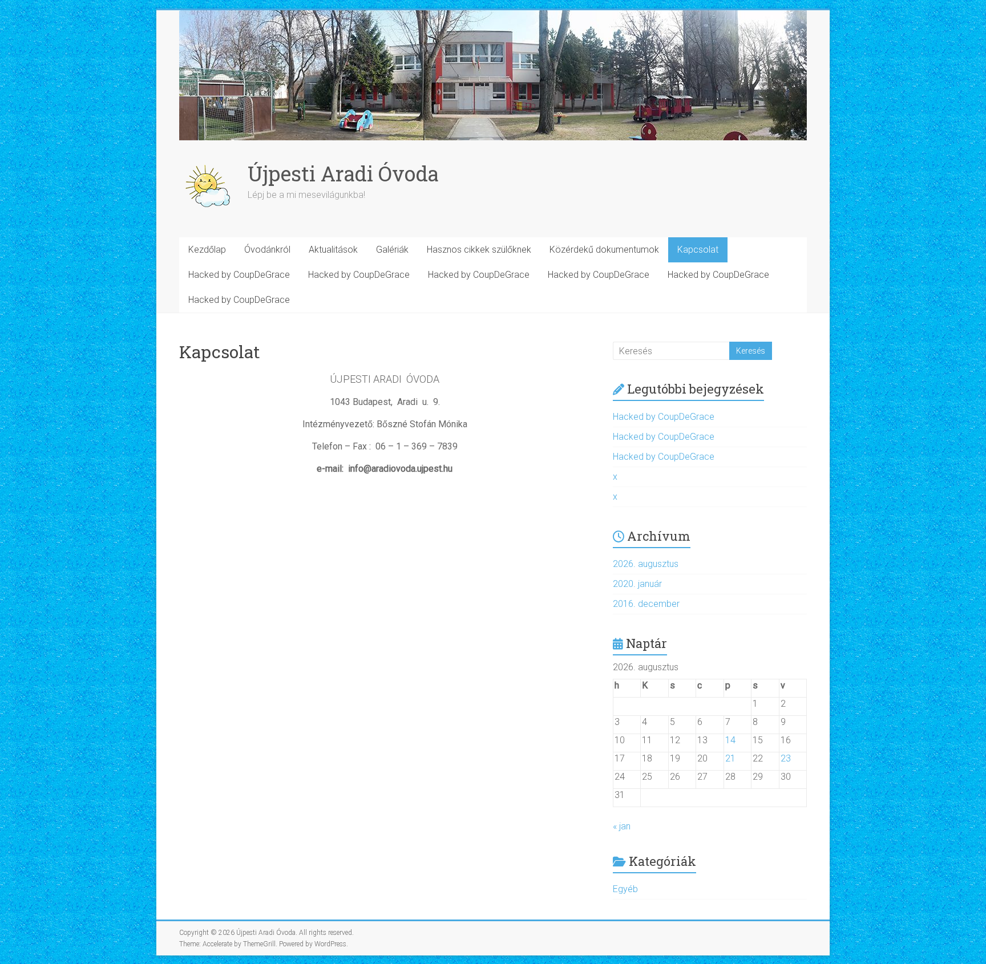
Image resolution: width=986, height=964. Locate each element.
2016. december (646, 603)
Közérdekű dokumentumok (604, 249)
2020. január (637, 583)
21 (730, 758)
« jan (622, 826)
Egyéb (625, 889)
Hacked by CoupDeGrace (239, 274)
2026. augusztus (645, 563)
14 (730, 740)
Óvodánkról (267, 249)
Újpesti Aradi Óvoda (343, 173)
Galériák (392, 249)
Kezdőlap (207, 249)
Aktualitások (333, 249)
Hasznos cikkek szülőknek (479, 249)
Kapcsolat (697, 249)
